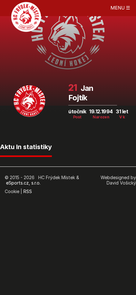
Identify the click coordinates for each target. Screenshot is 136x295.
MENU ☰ (120, 8)
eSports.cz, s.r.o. (23, 182)
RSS (27, 191)
